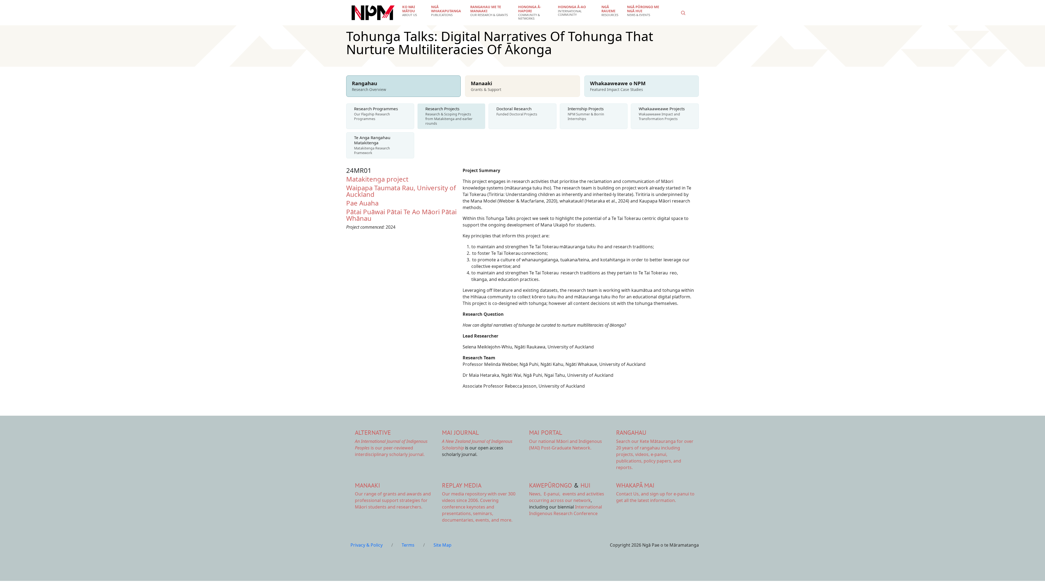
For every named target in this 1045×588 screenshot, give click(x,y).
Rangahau (631, 432)
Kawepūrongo (550, 485)
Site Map (442, 545)
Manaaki (367, 485)
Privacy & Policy (367, 545)
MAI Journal (460, 432)
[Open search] (683, 12)
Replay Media (461, 485)
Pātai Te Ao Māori (413, 211)
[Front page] (373, 12)
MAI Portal (545, 432)
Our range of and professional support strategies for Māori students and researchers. (393, 500)
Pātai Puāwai (365, 211)
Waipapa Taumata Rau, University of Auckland (401, 191)
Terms (408, 545)
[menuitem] (413, 11)
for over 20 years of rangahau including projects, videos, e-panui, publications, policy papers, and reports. (654, 454)
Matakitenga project (377, 178)
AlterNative (373, 432)
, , (545, 494)
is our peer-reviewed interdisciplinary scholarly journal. (391, 447)
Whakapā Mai (635, 485)
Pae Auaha (362, 202)
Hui (585, 485)
